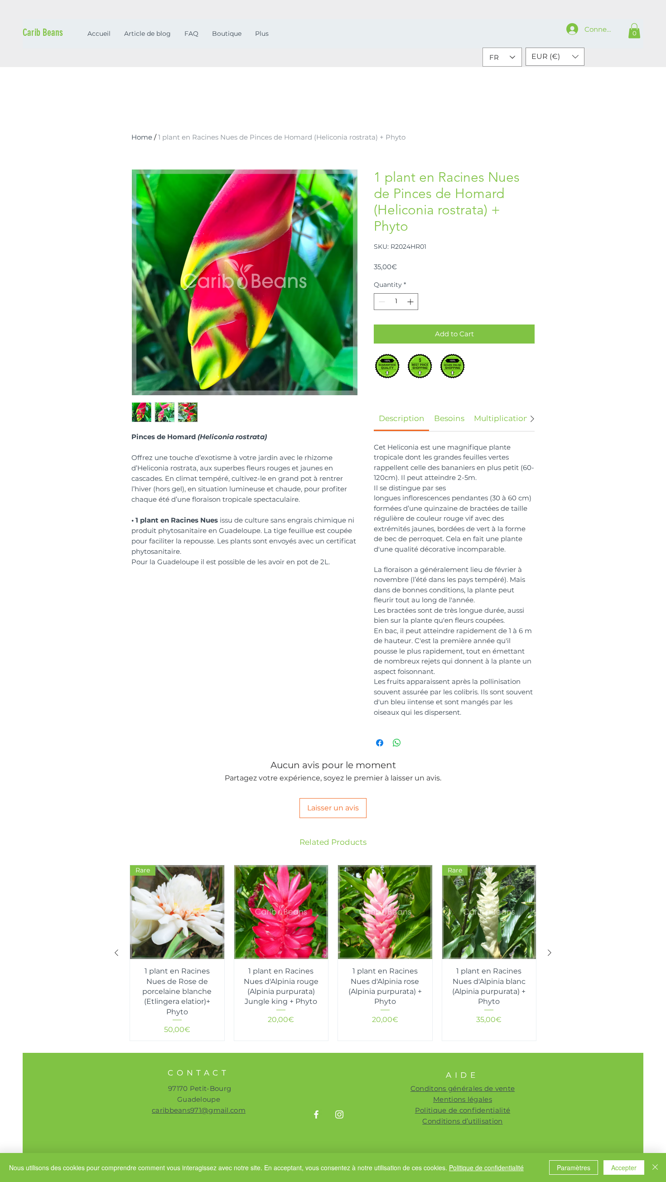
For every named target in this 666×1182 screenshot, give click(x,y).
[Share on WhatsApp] (396, 742)
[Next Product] (549, 952)
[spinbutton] (395, 302)
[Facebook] (316, 1114)
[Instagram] (339, 1114)
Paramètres (573, 1167)
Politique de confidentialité (486, 1167)
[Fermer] (655, 1167)
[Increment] (411, 302)
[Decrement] (380, 302)
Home (141, 137)
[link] (402, 418)
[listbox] (555, 57)
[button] (634, 30)
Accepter (624, 1167)
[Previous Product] (116, 952)
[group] (333, 953)
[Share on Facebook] (379, 742)
